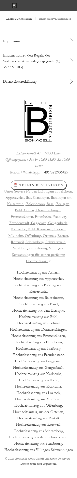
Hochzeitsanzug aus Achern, (38, 272)
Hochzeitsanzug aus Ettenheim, (38, 342)
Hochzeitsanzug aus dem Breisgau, (38, 310)
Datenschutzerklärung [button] (20, 81)
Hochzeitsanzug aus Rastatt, (38, 418)
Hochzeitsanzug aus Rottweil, (38, 424)
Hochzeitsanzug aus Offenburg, (38, 405)
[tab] (38, 41)
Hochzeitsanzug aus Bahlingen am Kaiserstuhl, (38, 288)
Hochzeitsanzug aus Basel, (39, 304)
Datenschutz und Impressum (38, 463)
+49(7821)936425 (55, 172)
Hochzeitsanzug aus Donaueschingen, (38, 329)
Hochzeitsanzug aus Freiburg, (38, 348)
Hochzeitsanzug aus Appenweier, (38, 278)
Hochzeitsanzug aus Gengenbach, (38, 367)
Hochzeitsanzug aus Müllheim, (38, 399)
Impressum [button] (11, 41)
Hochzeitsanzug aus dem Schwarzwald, (38, 437)
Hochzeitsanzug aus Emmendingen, (38, 336)
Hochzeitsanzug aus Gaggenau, (38, 361)
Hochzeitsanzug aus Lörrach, (38, 393)
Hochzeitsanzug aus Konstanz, (38, 386)
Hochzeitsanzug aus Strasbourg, (38, 443)
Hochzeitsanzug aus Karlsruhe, (38, 374)
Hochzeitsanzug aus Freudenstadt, (38, 355)
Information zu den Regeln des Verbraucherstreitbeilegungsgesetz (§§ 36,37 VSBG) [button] (31, 61)
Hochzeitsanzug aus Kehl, (38, 380)
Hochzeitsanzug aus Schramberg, (38, 431)
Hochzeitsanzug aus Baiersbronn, (38, 298)
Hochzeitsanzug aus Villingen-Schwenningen (38, 450)
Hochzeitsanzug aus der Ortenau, (38, 412)
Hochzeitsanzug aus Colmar (38, 323)
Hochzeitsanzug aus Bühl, (38, 317)
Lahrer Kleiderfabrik (19, 18)
